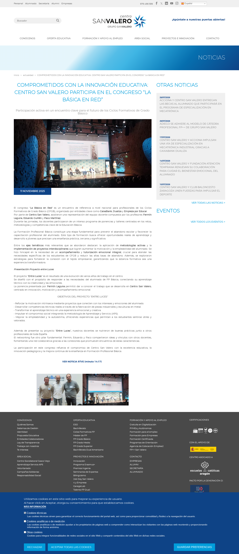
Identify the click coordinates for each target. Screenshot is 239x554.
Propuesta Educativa (28, 436)
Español (188, 3)
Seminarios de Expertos (85, 472)
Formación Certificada (141, 439)
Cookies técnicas (36, 513)
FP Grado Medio (81, 443)
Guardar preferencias (194, 547)
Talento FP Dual (81, 490)
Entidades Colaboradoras (30, 439)
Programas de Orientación (144, 443)
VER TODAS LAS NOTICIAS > (208, 202)
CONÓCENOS (27, 38)
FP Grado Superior (83, 446)
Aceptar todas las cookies (71, 547)
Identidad (22, 432)
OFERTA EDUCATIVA (59, 38)
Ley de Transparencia (28, 443)
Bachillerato (79, 428)
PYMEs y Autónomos (140, 428)
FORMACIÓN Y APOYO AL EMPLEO (102, 38)
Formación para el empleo (143, 432)
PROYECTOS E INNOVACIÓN (178, 38)
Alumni (55, 4)
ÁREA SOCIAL (142, 38)
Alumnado (30, 4)
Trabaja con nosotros (28, 446)
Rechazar (34, 547)
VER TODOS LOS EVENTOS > (208, 221)
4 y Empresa (79, 483)
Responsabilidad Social (29, 476)
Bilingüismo (79, 476)
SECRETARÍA (136, 468)
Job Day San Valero (83, 479)
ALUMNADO (136, 472)
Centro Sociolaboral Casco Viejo (33, 461)
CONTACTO (212, 38)
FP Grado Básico (81, 439)
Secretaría (44, 4)
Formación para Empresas (144, 436)
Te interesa (22, 450)
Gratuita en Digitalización (143, 425)
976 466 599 (146, 4)
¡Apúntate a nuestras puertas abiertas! (198, 19)
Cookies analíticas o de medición (46, 521)
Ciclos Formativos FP (84, 432)
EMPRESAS (136, 461)
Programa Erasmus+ (84, 465)
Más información (35, 506)
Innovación (79, 461)
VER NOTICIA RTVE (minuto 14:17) (82, 361)
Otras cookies (34, 532)
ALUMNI (134, 465)
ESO (75, 425)
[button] (60, 389)
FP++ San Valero (138, 450)
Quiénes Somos (25, 425)
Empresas (66, 4)
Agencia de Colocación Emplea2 (146, 446)
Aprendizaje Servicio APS (30, 465)
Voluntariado (24, 468)
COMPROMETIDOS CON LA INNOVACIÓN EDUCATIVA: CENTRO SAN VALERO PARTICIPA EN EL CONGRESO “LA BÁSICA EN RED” (101, 75)
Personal (18, 4)
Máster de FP (80, 436)
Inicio (16, 75)
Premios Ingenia (82, 468)
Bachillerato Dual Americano (88, 450)
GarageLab (79, 486)
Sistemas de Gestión (27, 428)
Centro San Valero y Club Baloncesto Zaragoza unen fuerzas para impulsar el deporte (190, 191)
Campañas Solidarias (28, 472)
